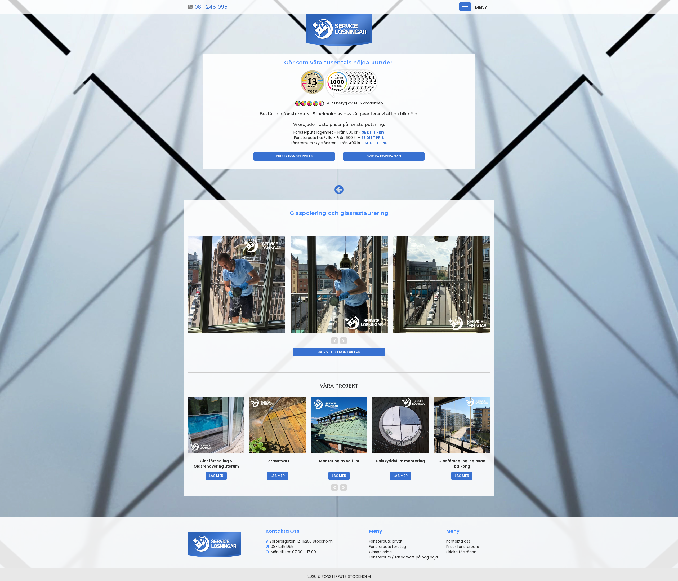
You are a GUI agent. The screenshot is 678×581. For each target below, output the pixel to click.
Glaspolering (380, 551)
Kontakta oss (458, 541)
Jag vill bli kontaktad (339, 351)
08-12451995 (211, 7)
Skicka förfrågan (384, 156)
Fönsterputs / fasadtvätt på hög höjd (403, 557)
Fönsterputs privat (386, 541)
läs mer (216, 475)
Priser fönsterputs (294, 156)
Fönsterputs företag (387, 546)
